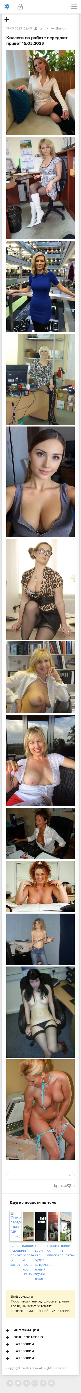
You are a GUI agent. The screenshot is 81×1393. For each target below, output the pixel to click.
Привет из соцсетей (65, 1251)
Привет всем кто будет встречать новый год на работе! (40, 1262)
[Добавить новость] (40, 7)
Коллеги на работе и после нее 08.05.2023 (28, 1260)
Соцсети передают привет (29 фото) (15, 1255)
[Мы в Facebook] (26, 1383)
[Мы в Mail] (51, 1383)
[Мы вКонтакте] (9, 1383)
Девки (61, 28)
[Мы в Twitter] (18, 1383)
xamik (43, 28)
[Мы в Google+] (34, 1383)
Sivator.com (29, 1368)
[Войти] (20, 7)
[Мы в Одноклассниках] (43, 1383)
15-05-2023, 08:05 (19, 28)
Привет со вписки (52, 1251)
